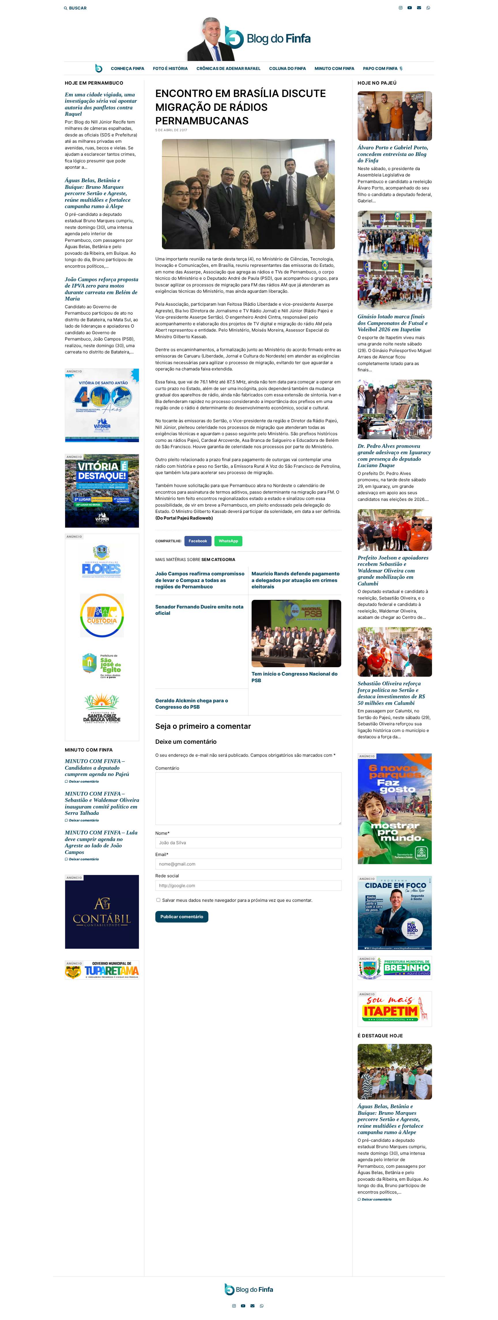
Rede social (167, 875)
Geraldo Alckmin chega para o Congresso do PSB (191, 704)
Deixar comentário (84, 781)
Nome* (162, 833)
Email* (162, 854)
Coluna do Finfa (287, 68)
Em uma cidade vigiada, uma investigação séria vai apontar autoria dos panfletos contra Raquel (101, 104)
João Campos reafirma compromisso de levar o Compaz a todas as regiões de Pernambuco (199, 580)
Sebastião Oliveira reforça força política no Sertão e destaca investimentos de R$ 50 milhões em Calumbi (391, 693)
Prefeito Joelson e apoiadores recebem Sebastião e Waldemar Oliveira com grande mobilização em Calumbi (393, 570)
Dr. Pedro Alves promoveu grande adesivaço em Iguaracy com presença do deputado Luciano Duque (394, 456)
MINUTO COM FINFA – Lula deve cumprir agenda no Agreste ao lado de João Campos (101, 842)
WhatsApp (228, 541)
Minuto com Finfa (334, 68)
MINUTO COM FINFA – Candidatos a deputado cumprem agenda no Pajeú (97, 767)
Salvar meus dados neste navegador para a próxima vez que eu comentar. (237, 900)
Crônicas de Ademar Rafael (229, 68)
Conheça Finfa (127, 68)
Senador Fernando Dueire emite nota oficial (199, 610)
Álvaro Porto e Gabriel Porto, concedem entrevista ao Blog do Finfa (393, 153)
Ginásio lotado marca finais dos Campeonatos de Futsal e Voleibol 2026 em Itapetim (393, 322)
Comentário (167, 768)
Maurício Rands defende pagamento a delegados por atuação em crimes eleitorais (295, 580)
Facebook (198, 541)
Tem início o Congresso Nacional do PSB (294, 677)
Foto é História (170, 68)
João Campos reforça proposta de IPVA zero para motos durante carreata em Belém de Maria (101, 289)
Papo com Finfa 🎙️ (383, 68)
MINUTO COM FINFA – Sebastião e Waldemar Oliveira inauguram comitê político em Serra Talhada (102, 803)
